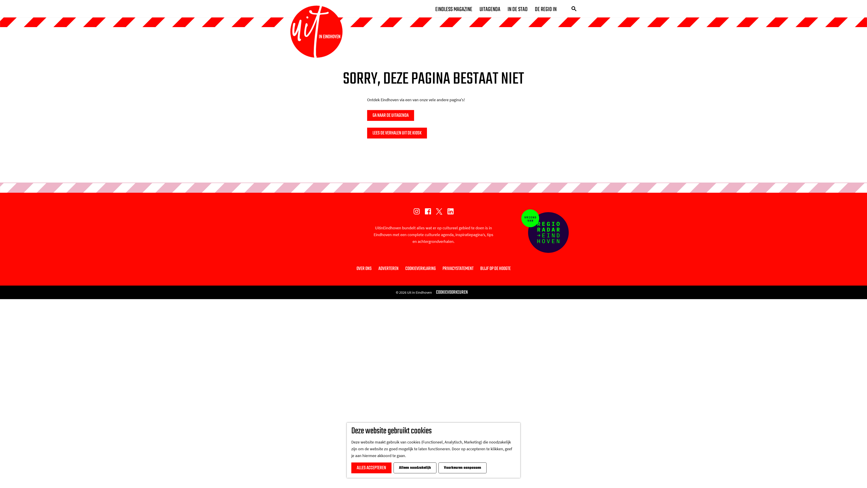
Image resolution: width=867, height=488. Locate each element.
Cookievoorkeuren (452, 292)
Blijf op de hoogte (495, 268)
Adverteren (388, 268)
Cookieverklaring (420, 268)
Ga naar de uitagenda (391, 115)
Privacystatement (458, 268)
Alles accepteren (371, 468)
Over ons (364, 268)
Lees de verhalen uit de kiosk (397, 133)
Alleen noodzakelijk (415, 468)
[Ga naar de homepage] (316, 31)
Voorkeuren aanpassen (462, 468)
